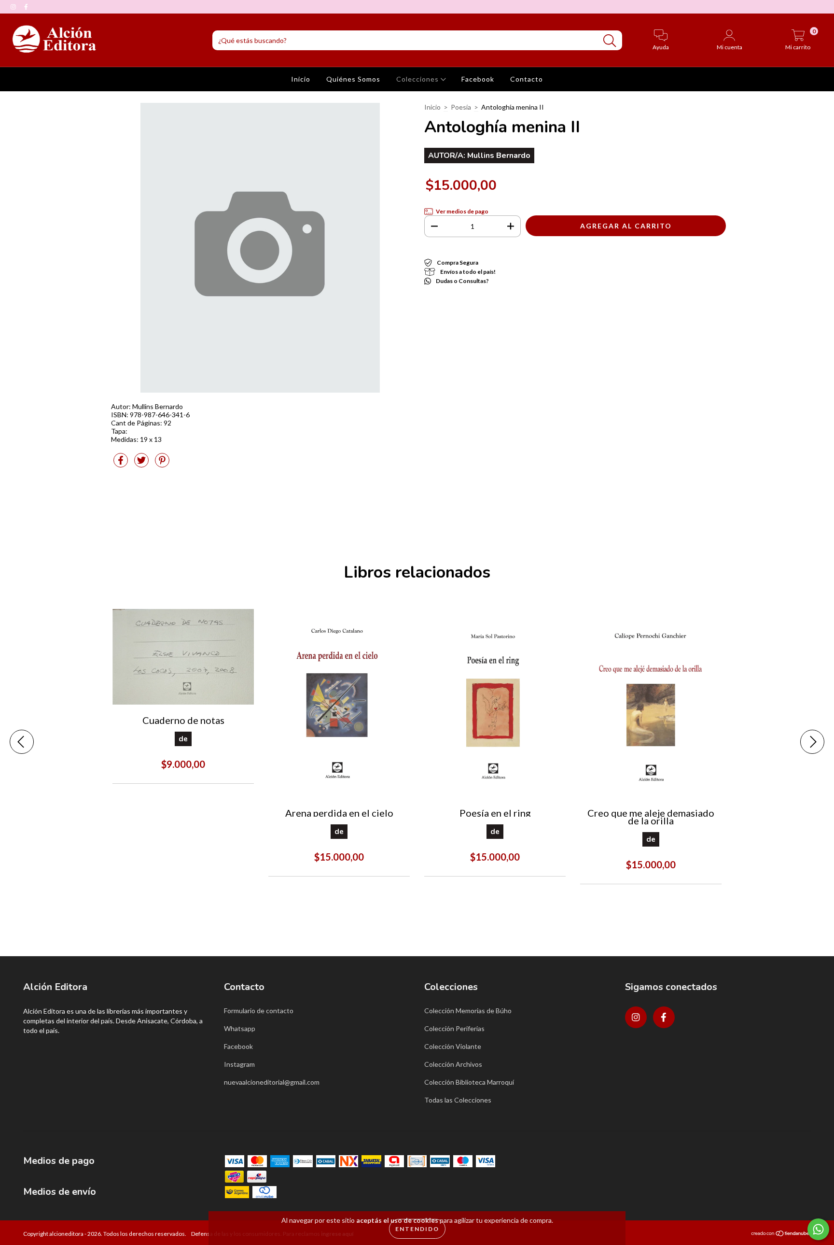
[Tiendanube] (781, 1234)
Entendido (417, 1228)
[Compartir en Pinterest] (162, 464)
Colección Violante (452, 1046)
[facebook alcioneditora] (26, 6)
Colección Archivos (453, 1064)
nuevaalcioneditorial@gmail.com (272, 1082)
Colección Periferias (454, 1028)
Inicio (300, 79)
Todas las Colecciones (457, 1100)
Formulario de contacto (258, 1010)
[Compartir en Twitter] (142, 464)
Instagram (239, 1064)
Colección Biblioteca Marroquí (469, 1082)
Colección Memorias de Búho (468, 1010)
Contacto (526, 79)
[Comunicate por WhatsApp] (818, 1229)
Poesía (461, 107)
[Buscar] (609, 40)
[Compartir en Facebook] (121, 464)
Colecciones (418, 79)
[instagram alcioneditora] (14, 6)
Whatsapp (239, 1028)
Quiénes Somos (353, 79)
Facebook (477, 79)
